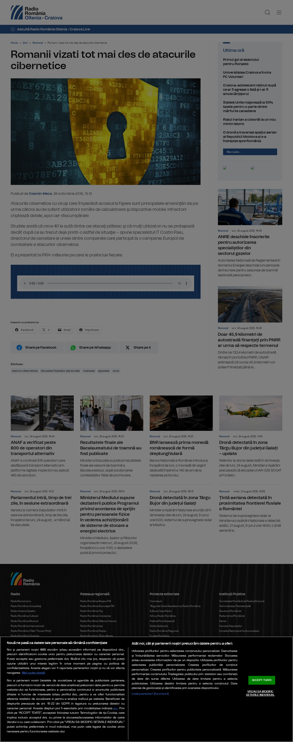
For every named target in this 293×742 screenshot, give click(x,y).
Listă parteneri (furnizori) (150, 693)
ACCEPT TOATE (262, 680)
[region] (146, 689)
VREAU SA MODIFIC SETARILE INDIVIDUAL (260, 693)
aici (115, 708)
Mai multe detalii (33, 672)
